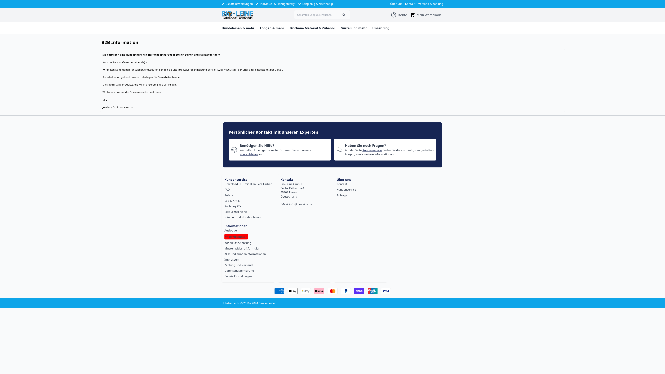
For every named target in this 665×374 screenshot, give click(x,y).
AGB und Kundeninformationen (245, 254)
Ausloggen (231, 230)
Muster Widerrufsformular (242, 248)
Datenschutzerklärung (239, 271)
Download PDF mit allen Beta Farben (248, 184)
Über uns (396, 4)
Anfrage (342, 195)
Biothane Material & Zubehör (312, 28)
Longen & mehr (272, 28)
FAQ (227, 190)
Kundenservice (372, 150)
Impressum (232, 259)
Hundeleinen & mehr (238, 28)
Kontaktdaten (249, 154)
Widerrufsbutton (236, 237)
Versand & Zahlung (430, 4)
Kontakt (410, 4)
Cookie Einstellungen (238, 276)
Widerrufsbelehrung (237, 243)
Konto (402, 15)
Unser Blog (380, 28)
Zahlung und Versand (238, 265)
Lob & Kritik (232, 201)
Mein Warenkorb (429, 15)
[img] (412, 15)
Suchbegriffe (232, 206)
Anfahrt (229, 195)
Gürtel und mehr (354, 28)
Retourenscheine (235, 212)
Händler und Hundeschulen (242, 217)
